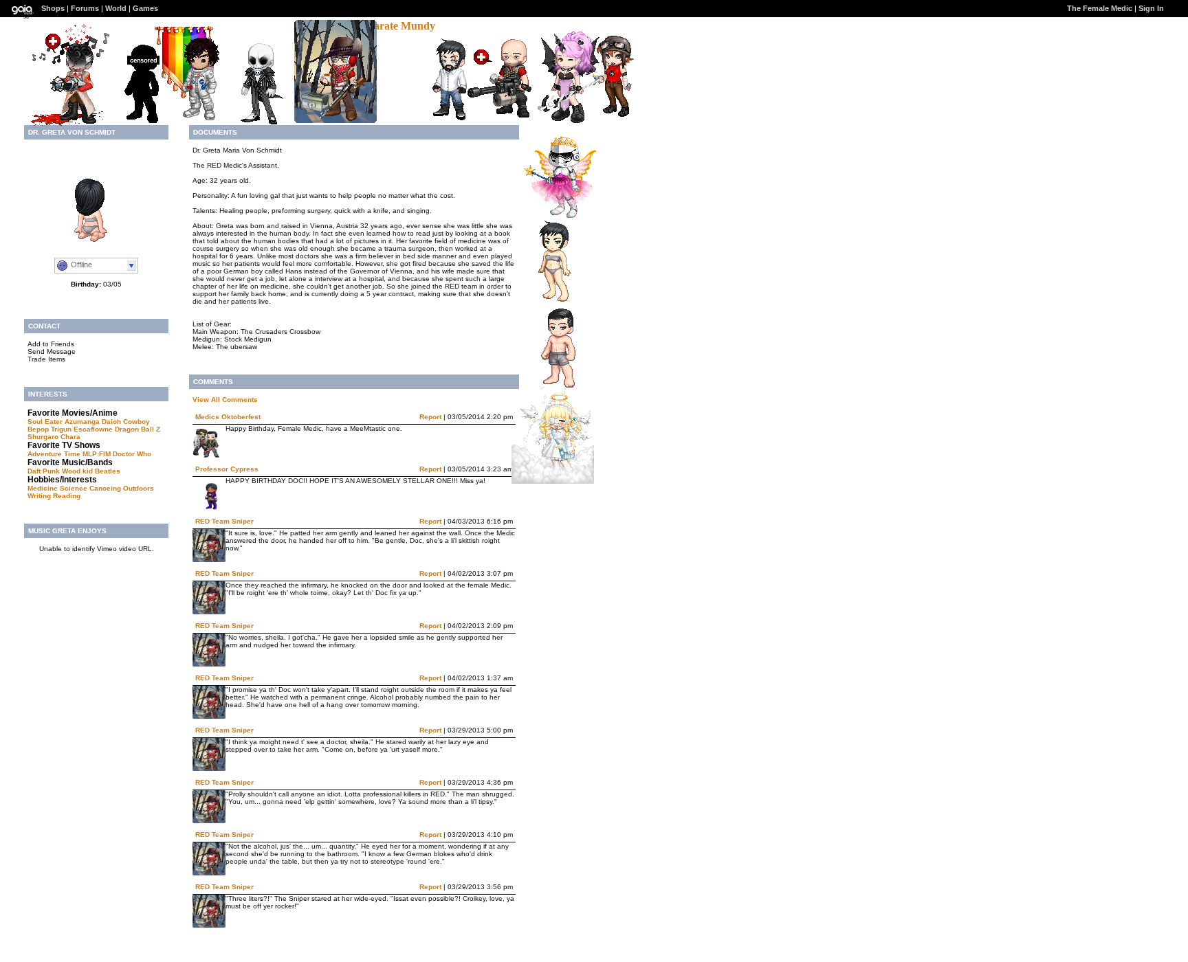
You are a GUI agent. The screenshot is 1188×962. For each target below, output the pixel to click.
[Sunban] (553, 480)
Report (430, 417)
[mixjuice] (561, 119)
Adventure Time (54, 454)
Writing (39, 496)
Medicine (43, 488)
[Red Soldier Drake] (445, 120)
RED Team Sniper (224, 521)
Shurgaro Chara (54, 436)
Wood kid (77, 471)
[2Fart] (506, 117)
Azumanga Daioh (93, 421)
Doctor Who (132, 454)
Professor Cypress (226, 469)
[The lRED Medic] (71, 122)
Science (73, 488)
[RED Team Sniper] (335, 119)
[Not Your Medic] (137, 122)
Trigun (61, 429)
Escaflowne (93, 429)
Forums (85, 8)
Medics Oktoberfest (228, 417)
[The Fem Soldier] (609, 116)
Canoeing (105, 488)
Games (145, 8)
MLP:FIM (96, 454)
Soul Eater (45, 421)
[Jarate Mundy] (396, 26)
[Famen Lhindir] (194, 120)
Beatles (107, 471)
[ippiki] (548, 301)
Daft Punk (44, 471)
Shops (53, 8)
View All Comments (225, 399)
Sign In (1151, 8)
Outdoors (138, 488)
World (115, 8)
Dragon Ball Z (137, 429)
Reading (66, 496)
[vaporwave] (253, 121)
